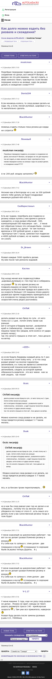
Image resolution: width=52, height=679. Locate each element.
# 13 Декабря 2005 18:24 (10, 253)
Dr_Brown (26, 247)
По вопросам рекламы (21, 667)
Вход (7, 15)
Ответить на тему (28, 56)
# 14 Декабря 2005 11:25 (10, 502)
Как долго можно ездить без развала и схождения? (23, 30)
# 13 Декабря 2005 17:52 (10, 188)
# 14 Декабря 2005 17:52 (10, 564)
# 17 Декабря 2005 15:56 (10, 597)
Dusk (26, 431)
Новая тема (9, 56)
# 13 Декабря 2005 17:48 (10, 144)
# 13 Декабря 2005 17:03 (10, 67)
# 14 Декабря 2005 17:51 (10, 530)
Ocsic (26, 383)
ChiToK (25, 308)
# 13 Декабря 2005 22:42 (10, 352)
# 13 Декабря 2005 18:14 (10, 211)
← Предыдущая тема (10, 41)
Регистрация (10, 10)
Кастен (26, 268)
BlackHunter (26, 117)
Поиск (34, 667)
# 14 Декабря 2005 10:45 (10, 437)
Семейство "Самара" (34, 38)
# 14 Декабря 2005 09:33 (10, 389)
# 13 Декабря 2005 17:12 (10, 99)
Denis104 (26, 93)
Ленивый (26, 139)
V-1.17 (26, 591)
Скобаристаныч (26, 206)
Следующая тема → (27, 41)
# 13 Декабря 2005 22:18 (10, 314)
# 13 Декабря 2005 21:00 (10, 274)
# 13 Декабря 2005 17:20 (10, 122)
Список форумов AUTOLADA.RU (12, 38)
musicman (26, 62)
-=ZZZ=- (26, 347)
